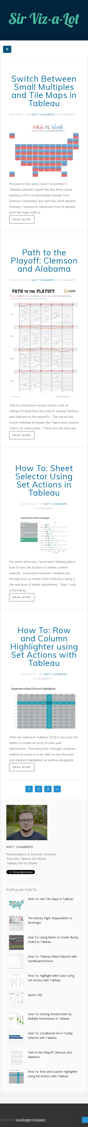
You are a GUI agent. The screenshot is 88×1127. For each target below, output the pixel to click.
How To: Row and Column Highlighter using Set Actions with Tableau (44, 646)
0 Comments (67, 114)
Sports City (35, 995)
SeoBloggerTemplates (30, 1120)
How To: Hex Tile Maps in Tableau (50, 899)
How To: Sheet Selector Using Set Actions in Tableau (44, 480)
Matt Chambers (43, 114)
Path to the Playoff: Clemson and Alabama (44, 260)
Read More (22, 219)
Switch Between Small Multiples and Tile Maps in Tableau (44, 90)
